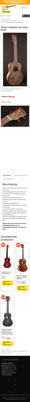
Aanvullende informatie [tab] (21, 175)
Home (2, 19)
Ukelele (15, 20)
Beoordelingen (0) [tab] (8, 179)
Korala (3, 276)
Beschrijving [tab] (7, 175)
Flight (3, 336)
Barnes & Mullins (22, 281)
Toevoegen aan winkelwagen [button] (7, 283)
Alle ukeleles (21, 351)
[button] (3, 138)
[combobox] (11, 16)
